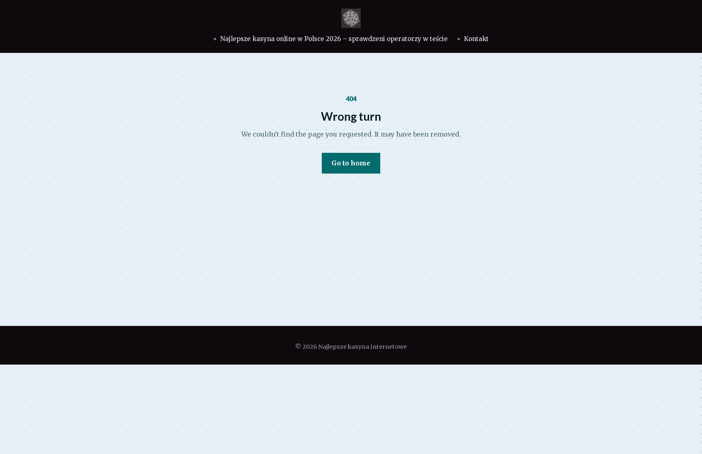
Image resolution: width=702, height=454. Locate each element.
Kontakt (476, 39)
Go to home (351, 163)
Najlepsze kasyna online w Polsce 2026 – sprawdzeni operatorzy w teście (334, 39)
